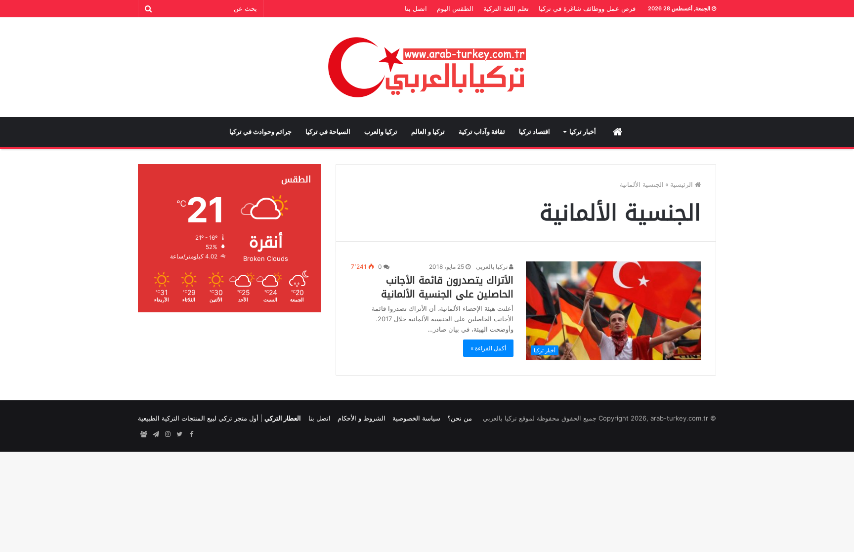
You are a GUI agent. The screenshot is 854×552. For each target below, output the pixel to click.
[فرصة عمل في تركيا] (144, 434)
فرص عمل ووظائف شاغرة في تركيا (587, 8)
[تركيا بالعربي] (427, 67)
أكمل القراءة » (488, 348)
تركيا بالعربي (492, 266)
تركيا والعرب (380, 131)
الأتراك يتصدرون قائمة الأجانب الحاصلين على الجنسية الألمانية (447, 287)
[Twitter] (179, 434)
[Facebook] (191, 434)
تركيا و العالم (428, 131)
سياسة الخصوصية (416, 418)
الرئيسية (682, 184)
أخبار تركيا (582, 131)
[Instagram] (167, 434)
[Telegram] (156, 434)
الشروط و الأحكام (361, 418)
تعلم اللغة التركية (506, 8)
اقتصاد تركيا (534, 131)
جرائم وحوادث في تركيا (260, 131)
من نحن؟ (459, 418)
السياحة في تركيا (327, 131)
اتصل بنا (416, 8)
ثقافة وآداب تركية (482, 131)
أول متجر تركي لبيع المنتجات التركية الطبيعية (198, 418)
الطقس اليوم (455, 8)
